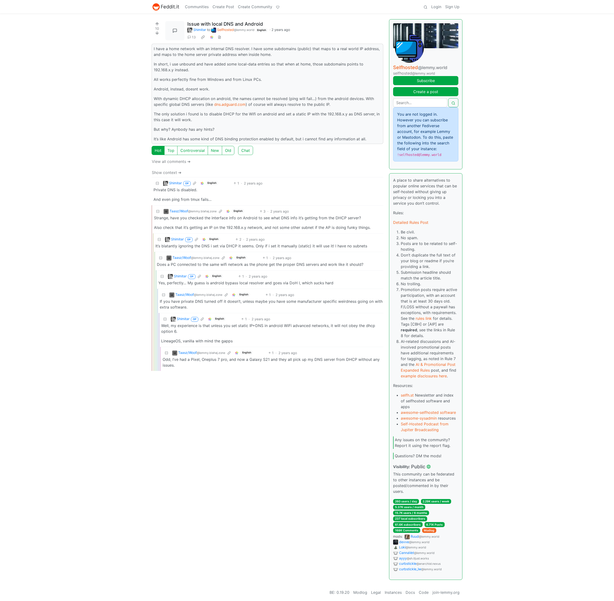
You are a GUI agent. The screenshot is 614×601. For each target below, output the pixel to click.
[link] (203, 37)
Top (170, 150)
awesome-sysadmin (419, 418)
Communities (197, 6)
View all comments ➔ (171, 161)
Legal (376, 592)
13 (194, 37)
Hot (158, 150)
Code (424, 592)
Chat (245, 150)
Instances (393, 592)
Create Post (223, 6)
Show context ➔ (166, 172)
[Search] (425, 7)
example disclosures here (424, 376)
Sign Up (452, 6)
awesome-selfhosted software (428, 412)
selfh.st (407, 395)
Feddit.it (170, 7)
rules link (424, 318)
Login (436, 6)
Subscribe (426, 80)
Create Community (255, 6)
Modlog (429, 530)
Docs (410, 592)
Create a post (425, 91)
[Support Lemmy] (277, 7)
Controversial (192, 150)
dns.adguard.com (230, 104)
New (215, 150)
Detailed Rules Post (410, 222)
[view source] (219, 37)
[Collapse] (157, 183)
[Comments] (174, 30)
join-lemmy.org (446, 592)
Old (228, 150)
